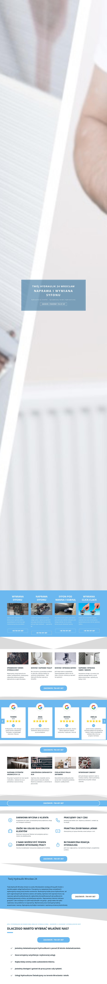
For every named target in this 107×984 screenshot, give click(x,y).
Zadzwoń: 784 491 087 (53, 688)
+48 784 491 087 (17, 631)
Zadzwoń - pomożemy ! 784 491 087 (53, 304)
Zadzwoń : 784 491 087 (53, 803)
